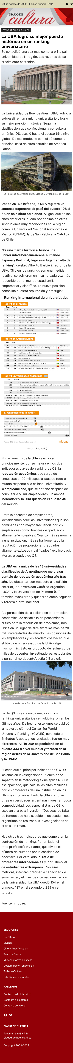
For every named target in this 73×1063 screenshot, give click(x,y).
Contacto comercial (15, 1005)
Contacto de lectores (16, 999)
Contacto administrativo (17, 994)
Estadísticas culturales (16, 30)
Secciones (11, 929)
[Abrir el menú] (68, 20)
